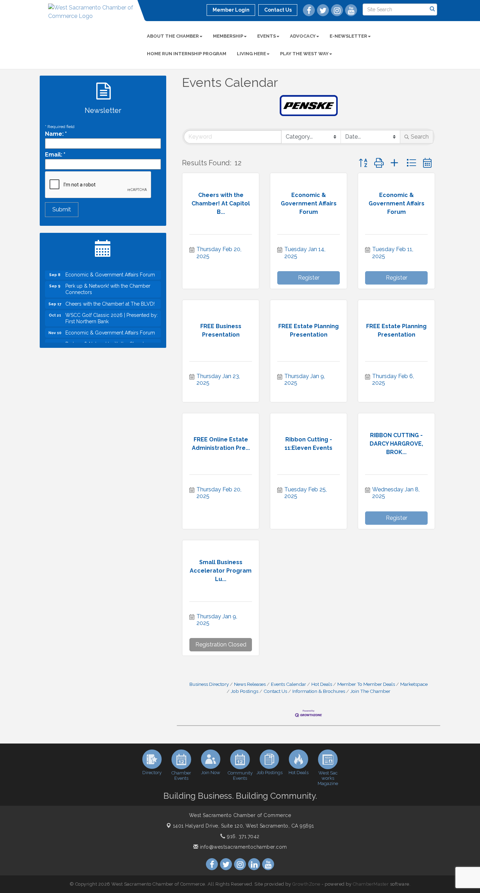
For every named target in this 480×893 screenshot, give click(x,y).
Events (266, 36)
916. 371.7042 (243, 836)
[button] (363, 163)
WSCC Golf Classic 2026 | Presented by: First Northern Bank (111, 312)
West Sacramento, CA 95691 (243, 826)
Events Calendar (288, 684)
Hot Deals (321, 684)
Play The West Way (304, 53)
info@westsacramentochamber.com (242, 847)
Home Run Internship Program (186, 53)
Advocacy (303, 36)
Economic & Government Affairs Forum (110, 326)
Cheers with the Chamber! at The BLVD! (110, 297)
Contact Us (275, 691)
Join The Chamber (370, 691)
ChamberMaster (371, 884)
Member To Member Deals (366, 684)
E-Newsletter (348, 36)
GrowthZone (306, 884)
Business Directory (209, 684)
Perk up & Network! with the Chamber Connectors (107, 282)
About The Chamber (173, 36)
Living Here (251, 53)
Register (308, 277)
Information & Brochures (318, 691)
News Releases (250, 684)
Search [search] (420, 136)
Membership (228, 36)
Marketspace (414, 684)
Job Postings (244, 691)
